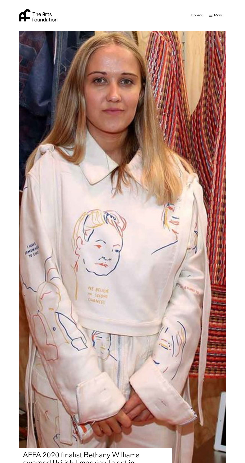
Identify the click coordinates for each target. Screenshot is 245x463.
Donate (197, 15)
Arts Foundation (38, 15)
